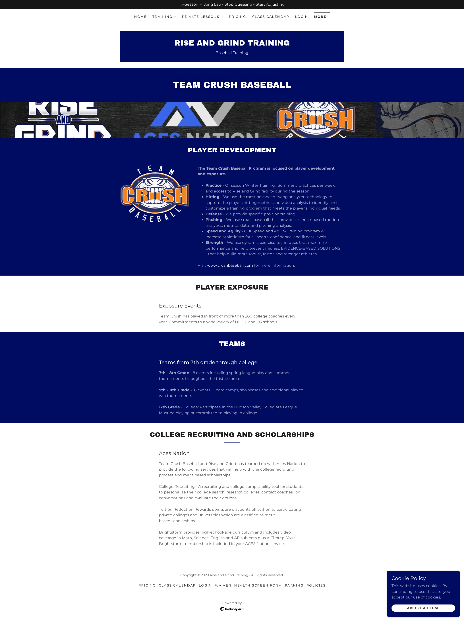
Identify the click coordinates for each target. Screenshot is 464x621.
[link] (232, 44)
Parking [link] (294, 585)
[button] (164, 17)
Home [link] (140, 17)
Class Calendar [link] (270, 17)
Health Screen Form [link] (258, 585)
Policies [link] (316, 585)
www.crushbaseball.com (230, 265)
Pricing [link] (237, 17)
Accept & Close (423, 608)
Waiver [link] (223, 585)
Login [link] (301, 17)
